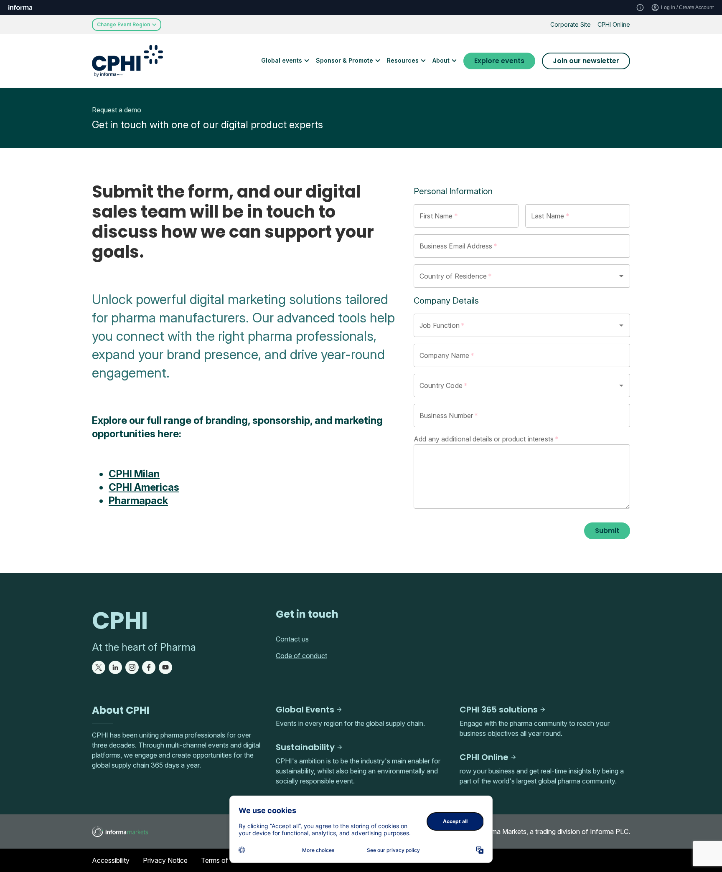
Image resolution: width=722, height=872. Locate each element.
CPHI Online (613, 24)
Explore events (499, 61)
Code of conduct (301, 655)
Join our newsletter (586, 61)
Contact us (292, 639)
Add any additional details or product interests (486, 439)
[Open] (621, 276)
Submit (607, 530)
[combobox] (510, 276)
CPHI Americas (144, 487)
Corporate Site (570, 24)
